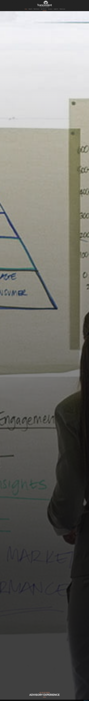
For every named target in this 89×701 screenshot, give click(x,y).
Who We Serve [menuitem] (37, 9)
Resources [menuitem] (50, 9)
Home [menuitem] (26, 9)
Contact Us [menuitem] (56, 9)
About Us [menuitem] (30, 9)
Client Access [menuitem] (62, 9)
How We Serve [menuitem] (44, 9)
